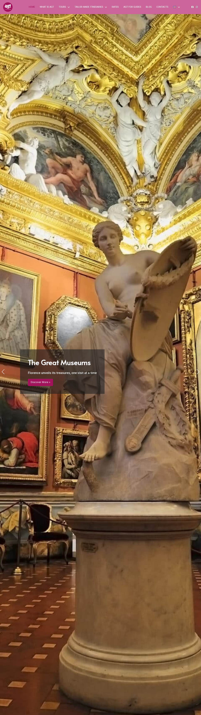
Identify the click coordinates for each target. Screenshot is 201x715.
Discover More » (40, 391)
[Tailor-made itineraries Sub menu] (106, 7)
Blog (149, 6)
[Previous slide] (3, 371)
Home (32, 6)
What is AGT (47, 6)
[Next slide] (198, 371)
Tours (62, 6)
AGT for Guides (132, 6)
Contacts (162, 6)
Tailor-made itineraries (89, 6)
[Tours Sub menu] (69, 7)
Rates (115, 6)
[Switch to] (174, 7)
